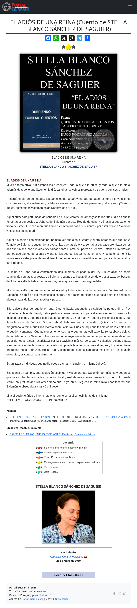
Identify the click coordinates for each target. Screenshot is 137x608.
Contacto (63, 598)
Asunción (55, 556)
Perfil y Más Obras (68, 575)
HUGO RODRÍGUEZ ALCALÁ (113, 417)
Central (66, 556)
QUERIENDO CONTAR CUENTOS (29, 417)
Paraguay (77, 556)
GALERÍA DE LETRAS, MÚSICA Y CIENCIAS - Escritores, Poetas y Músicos (52, 434)
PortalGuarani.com (32, 598)
